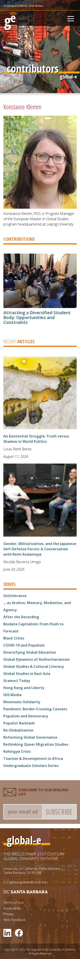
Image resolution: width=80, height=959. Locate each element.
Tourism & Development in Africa (33, 758)
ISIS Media (12, 694)
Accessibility (12, 908)
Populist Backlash (19, 723)
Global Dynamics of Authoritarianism (36, 659)
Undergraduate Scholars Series (31, 765)
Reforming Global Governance (30, 737)
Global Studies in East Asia (26, 673)
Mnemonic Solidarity (21, 701)
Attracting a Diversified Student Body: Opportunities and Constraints (37, 317)
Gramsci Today (16, 680)
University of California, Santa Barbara (23, 5)
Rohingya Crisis (17, 751)
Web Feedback (14, 920)
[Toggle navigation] (71, 18)
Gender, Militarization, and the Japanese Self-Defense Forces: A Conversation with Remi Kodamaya (39, 549)
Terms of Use (13, 902)
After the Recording (21, 616)
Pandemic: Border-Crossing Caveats (35, 709)
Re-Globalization (18, 730)
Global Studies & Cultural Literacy (33, 666)
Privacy (8, 914)
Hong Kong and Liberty (23, 687)
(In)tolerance (15, 595)
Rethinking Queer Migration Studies (35, 744)
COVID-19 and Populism (24, 645)
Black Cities (13, 638)
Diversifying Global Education (29, 652)
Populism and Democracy (25, 716)
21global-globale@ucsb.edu (27, 882)
